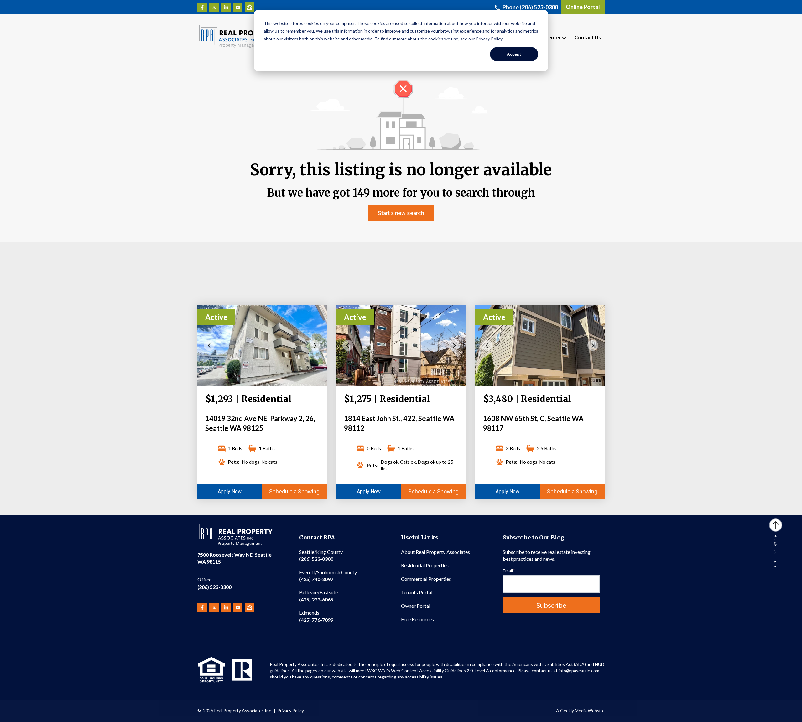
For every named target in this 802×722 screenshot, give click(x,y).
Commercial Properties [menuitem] (426, 579)
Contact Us (588, 37)
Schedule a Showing (294, 491)
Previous (209, 345)
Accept (514, 54)
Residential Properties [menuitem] (425, 565)
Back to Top (776, 551)
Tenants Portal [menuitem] (416, 592)
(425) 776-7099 (316, 616)
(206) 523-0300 (214, 583)
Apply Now (230, 491)
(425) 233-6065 (318, 595)
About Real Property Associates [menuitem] (435, 552)
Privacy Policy (290, 710)
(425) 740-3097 (328, 575)
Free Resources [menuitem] (417, 619)
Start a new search (401, 213)
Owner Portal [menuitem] (415, 606)
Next (315, 345)
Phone (530, 7)
